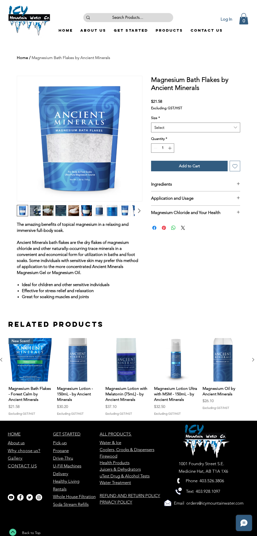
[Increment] (170, 148)
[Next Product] (253, 360)
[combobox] (195, 127)
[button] (243, 18)
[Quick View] (78, 360)
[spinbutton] (162, 148)
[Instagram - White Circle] (39, 497)
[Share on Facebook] (154, 228)
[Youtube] (11, 497)
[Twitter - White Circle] (29, 497)
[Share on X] (183, 228)
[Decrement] (155, 148)
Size (155, 118)
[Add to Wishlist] (235, 166)
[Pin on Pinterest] (164, 228)
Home (22, 57)
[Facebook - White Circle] (20, 497)
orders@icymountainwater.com (214, 503)
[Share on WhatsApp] (173, 228)
